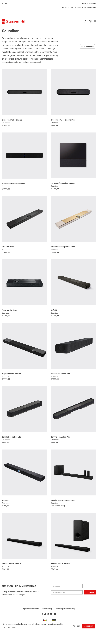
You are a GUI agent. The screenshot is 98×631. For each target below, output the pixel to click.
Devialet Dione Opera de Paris (63, 247)
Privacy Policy (47, 609)
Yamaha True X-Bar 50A (60, 563)
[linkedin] (51, 614)
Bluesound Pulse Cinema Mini (63, 120)
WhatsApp (92, 7)
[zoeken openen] (85, 21)
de (6, 3)
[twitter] (45, 614)
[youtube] (55, 614)
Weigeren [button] (76, 626)
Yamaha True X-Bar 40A (11, 563)
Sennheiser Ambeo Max (60, 373)
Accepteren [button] (88, 626)
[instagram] (48, 614)
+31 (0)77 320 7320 (74, 7)
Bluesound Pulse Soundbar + (13, 183)
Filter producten (87, 46)
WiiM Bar (5, 500)
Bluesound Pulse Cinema (12, 120)
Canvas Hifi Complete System (63, 183)
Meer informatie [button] (10, 627)
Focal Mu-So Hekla (9, 310)
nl (2, 3)
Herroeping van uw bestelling (65, 609)
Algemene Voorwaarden (31, 609)
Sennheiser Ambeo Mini (11, 437)
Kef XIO (54, 310)
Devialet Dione (8, 247)
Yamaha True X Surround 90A (63, 500)
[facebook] (42, 614)
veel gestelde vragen (89, 3)
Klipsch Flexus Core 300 (11, 373)
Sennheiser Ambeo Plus (60, 437)
